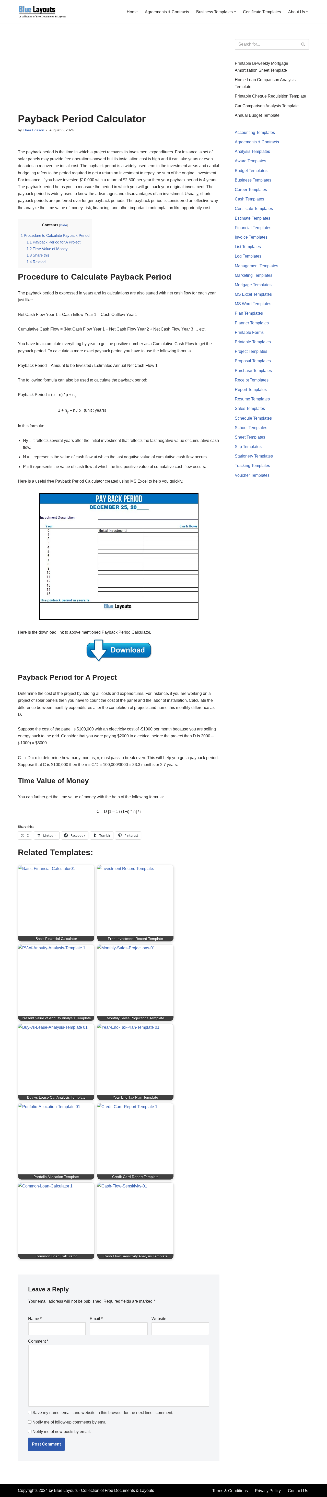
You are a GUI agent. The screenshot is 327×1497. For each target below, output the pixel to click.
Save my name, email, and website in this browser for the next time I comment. (102, 1412)
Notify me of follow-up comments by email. (70, 1422)
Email (96, 1318)
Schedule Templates (253, 418)
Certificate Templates (262, 12)
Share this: (39, 255)
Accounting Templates (255, 132)
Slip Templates (248, 446)
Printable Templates (253, 342)
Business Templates (253, 180)
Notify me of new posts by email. (61, 1431)
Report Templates (251, 389)
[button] (235, 12)
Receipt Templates (251, 380)
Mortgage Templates (253, 285)
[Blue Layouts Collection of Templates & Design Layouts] (42, 12)
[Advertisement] (118, 75)
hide (63, 225)
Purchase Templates (253, 370)
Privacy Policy (268, 1491)
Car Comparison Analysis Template (267, 106)
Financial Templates (253, 228)
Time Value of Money (47, 249)
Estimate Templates (252, 218)
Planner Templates (252, 323)
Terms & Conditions (230, 1491)
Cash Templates (249, 199)
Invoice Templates (251, 237)
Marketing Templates (253, 275)
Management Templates (256, 266)
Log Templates (248, 256)
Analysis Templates (252, 151)
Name (35, 1318)
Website (158, 1318)
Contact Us (298, 1491)
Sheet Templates (250, 437)
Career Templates (251, 189)
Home (132, 12)
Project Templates (251, 351)
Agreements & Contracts (167, 12)
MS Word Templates (253, 304)
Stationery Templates (254, 456)
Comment (38, 1341)
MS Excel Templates (253, 294)
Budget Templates (251, 170)
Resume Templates (252, 399)
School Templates (251, 428)
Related (36, 262)
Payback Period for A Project (53, 242)
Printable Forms (249, 332)
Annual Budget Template (257, 115)
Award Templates (250, 161)
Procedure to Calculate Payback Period (55, 235)
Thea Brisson (33, 130)
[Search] (303, 44)
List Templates (248, 247)
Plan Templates (249, 313)
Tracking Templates (252, 465)
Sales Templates (250, 408)
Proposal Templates (253, 361)
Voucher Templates (252, 475)
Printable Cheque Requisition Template (270, 96)
